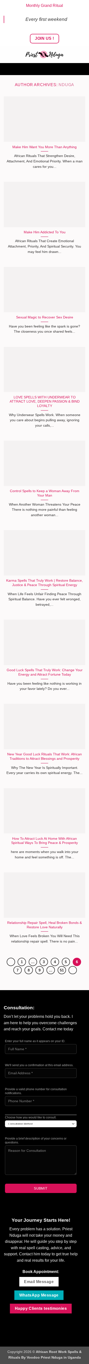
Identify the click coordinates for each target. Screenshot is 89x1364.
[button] (44, 69)
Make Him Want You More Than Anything (44, 147)
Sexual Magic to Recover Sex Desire (44, 317)
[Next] (72, 970)
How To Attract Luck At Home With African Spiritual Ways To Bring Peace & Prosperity (44, 841)
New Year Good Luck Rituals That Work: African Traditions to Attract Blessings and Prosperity (44, 756)
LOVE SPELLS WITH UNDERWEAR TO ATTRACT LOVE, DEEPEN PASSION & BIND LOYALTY (45, 401)
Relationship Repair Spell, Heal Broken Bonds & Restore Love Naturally (44, 925)
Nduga (66, 85)
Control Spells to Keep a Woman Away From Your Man (44, 493)
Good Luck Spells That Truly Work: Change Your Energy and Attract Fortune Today (45, 672)
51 (62, 970)
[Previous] (11, 962)
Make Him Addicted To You (45, 232)
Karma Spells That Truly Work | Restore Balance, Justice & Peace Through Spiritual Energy (44, 583)
